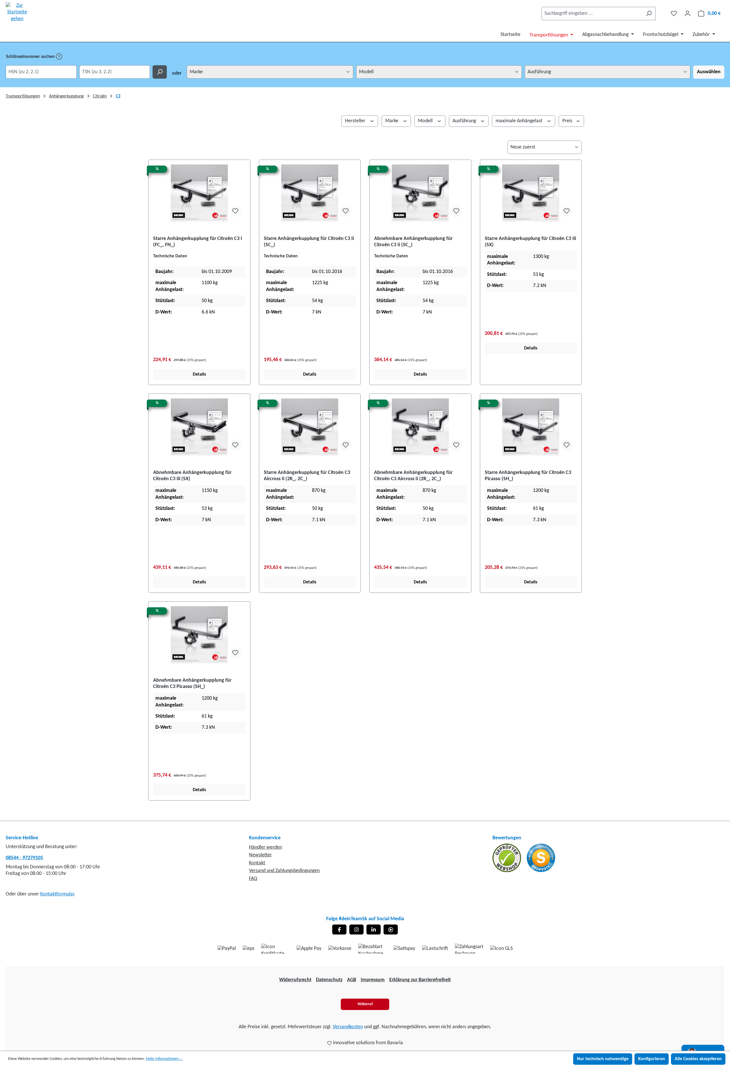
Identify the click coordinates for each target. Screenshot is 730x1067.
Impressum (373, 980)
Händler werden (265, 847)
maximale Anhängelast (520, 121)
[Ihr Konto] (687, 13)
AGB (351, 980)
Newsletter (260, 855)
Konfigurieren (651, 1059)
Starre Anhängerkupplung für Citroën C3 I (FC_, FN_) (197, 242)
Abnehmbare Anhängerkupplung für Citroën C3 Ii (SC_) (413, 242)
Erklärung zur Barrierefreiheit (420, 980)
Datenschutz (329, 980)
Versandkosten (348, 1027)
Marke (392, 121)
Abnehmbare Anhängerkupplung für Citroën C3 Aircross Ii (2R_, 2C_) (413, 476)
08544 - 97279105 (24, 858)
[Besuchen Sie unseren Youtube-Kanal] (391, 929)
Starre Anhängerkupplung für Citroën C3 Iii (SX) (530, 242)
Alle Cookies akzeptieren (698, 1059)
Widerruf (365, 1004)
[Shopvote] (541, 857)
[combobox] (592, 13)
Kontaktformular (57, 894)
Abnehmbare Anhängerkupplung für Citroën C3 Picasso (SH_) (192, 683)
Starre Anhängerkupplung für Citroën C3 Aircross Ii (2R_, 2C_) (307, 476)
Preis (567, 121)
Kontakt (257, 863)
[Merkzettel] (674, 13)
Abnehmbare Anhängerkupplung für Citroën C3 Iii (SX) (192, 476)
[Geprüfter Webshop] (507, 857)
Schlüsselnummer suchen (31, 56)
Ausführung (465, 121)
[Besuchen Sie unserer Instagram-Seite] (356, 929)
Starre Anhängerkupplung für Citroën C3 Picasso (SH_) (528, 476)
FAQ (253, 878)
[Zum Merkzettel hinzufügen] (235, 211)
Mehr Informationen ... (164, 1059)
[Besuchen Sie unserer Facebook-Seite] (339, 929)
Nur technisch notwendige (602, 1059)
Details (199, 374)
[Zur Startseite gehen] (17, 12)
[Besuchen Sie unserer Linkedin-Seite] (373, 929)
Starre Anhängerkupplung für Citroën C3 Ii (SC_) (309, 242)
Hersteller (355, 121)
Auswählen (709, 72)
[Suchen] (649, 13)
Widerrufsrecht (295, 980)
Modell (426, 121)
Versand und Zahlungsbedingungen (284, 870)
